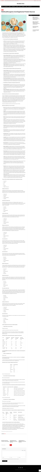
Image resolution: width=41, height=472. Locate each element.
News (26, 6)
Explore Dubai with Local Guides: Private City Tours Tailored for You (35, 27)
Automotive (6, 6)
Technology (13, 6)
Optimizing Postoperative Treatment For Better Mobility (5, 441)
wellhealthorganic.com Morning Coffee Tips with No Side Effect (22, 441)
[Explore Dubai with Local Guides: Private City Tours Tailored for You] (30, 27)
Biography (23, 6)
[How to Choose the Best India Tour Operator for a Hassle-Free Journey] (30, 30)
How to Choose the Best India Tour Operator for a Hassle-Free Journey (36, 30)
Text (24, 450)
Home (2, 6)
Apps (20, 6)
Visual (22, 450)
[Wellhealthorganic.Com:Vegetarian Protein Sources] (14, 23)
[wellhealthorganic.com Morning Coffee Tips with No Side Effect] (23, 437)
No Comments (9, 13)
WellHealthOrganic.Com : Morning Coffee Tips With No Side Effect (13, 441)
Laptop (17, 6)
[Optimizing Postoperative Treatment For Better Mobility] (5, 437)
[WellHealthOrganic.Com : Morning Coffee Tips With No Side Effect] (14, 437)
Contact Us (29, 6)
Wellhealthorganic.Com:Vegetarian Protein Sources (7, 431)
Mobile (10, 6)
